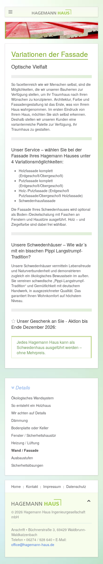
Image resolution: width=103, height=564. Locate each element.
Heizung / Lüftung (25, 442)
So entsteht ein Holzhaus (31, 405)
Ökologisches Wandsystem (32, 397)
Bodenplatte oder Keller (29, 427)
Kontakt (32, 486)
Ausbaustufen (22, 457)
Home (16, 486)
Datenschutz (76, 486)
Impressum (52, 486)
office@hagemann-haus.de (32, 544)
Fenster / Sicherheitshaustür (33, 435)
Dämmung (19, 420)
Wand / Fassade (24, 450)
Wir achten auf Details (28, 412)
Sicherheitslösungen (27, 465)
